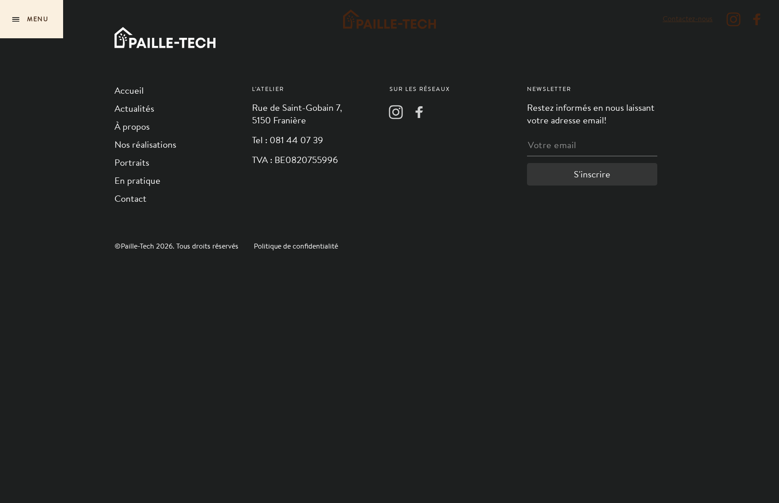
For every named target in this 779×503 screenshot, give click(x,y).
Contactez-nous (688, 18)
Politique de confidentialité (296, 246)
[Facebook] (757, 19)
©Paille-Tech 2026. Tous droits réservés (177, 246)
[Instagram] (733, 19)
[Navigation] (31, 19)
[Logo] (389, 19)
